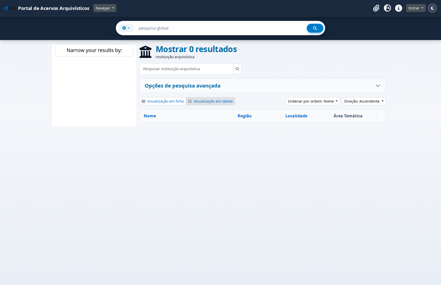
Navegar (103, 8)
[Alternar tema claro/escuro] (432, 8)
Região (245, 116)
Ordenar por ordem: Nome (311, 101)
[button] (376, 8)
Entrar (414, 8)
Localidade (296, 116)
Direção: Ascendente (362, 101)
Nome (150, 116)
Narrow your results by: (94, 50)
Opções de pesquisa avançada (182, 85)
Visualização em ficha (165, 101)
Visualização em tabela (213, 101)
